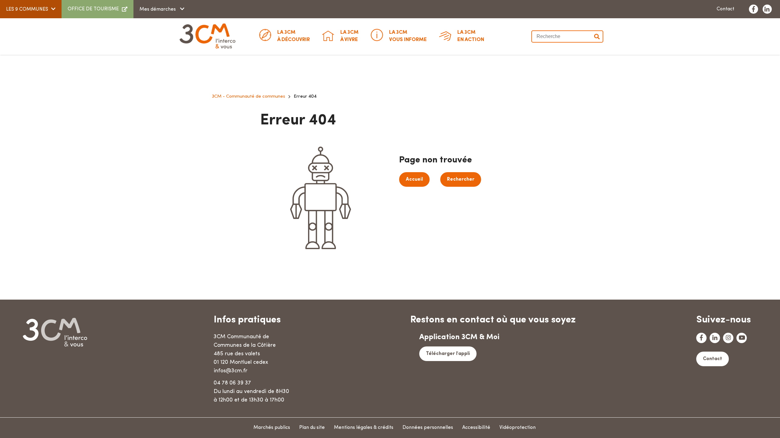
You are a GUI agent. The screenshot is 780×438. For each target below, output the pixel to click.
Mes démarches (158, 9)
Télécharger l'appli (448, 353)
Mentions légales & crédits (363, 427)
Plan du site (312, 427)
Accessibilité (476, 427)
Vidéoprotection (517, 427)
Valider (597, 36)
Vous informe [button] (408, 36)
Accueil (414, 179)
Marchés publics (272, 427)
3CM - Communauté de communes (248, 96)
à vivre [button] (349, 36)
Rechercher (460, 179)
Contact (725, 9)
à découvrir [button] (293, 36)
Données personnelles (427, 427)
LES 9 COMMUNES (27, 9)
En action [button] (470, 36)
